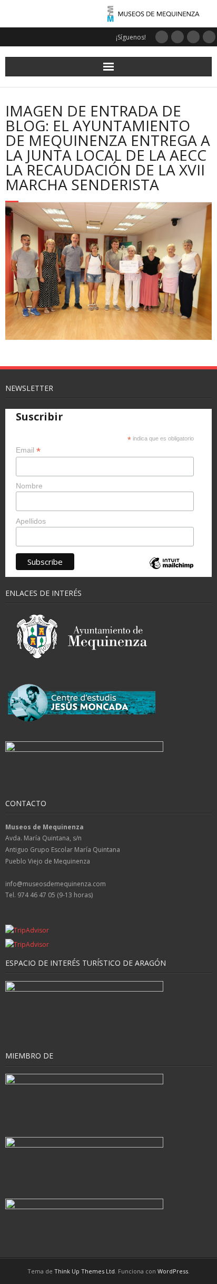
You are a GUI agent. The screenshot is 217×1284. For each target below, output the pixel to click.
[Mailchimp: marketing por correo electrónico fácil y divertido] (171, 571)
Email (28, 450)
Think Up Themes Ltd (84, 1271)
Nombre (29, 486)
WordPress (172, 1271)
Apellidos (31, 521)
